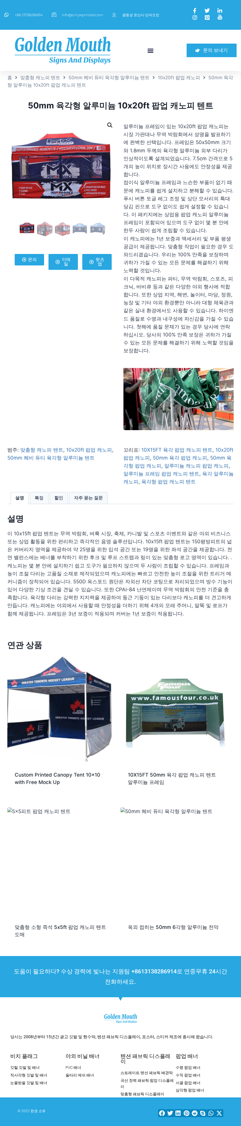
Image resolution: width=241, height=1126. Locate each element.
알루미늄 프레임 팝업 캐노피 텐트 (161, 474)
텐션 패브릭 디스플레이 (145, 1058)
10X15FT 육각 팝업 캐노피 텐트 (176, 450)
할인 (58, 498)
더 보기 (135, 946)
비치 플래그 (24, 1056)
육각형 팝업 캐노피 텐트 (168, 482)
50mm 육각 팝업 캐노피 (180, 458)
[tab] (20, 498)
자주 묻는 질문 (88, 498)
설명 (19, 498)
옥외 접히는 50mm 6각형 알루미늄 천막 (173, 927)
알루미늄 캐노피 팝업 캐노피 (196, 466)
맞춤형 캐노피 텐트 (40, 77)
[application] (178, 399)
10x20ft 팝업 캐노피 (179, 77)
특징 (39, 498)
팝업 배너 (187, 1056)
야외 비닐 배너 (83, 1056)
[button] (150, 50)
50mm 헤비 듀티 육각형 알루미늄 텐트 (109, 77)
